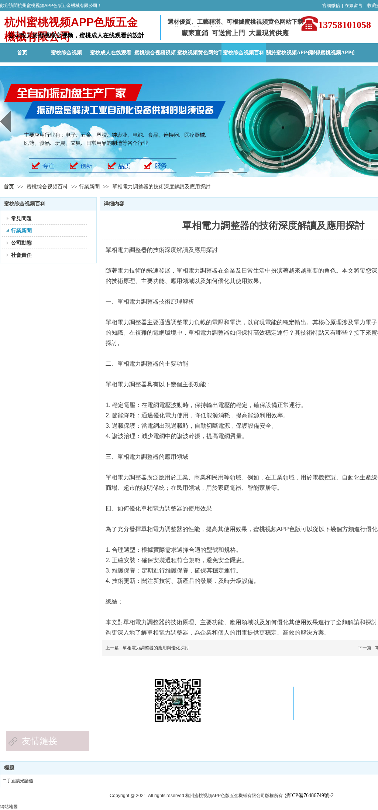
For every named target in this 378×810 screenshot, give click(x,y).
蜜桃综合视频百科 (48, 186)
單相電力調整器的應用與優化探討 (156, 647)
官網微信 (331, 5)
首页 (9, 186)
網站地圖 (9, 806)
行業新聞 (89, 186)
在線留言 (353, 5)
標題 (9, 767)
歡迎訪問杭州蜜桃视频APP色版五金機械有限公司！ (51, 5)
